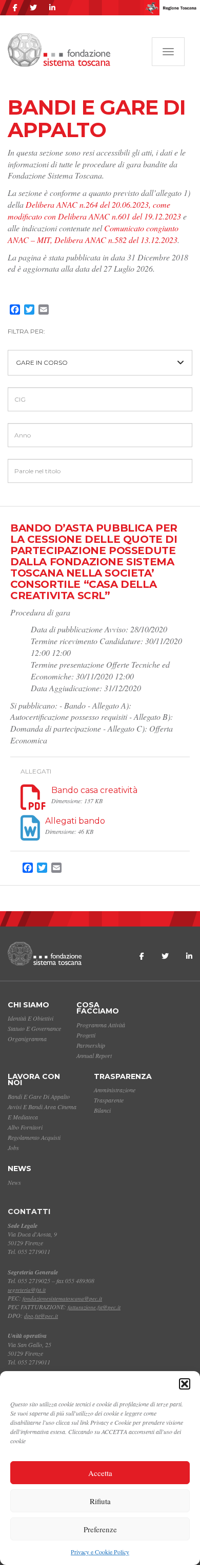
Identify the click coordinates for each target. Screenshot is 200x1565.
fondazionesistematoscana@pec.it (62, 1298)
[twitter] (33, 7)
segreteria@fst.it (27, 1289)
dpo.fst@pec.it (41, 1315)
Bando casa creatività (94, 790)
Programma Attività (100, 1025)
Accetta (100, 1473)
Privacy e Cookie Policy (100, 1552)
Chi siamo (28, 1004)
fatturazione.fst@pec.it (94, 1307)
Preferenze (100, 1529)
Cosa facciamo (97, 1008)
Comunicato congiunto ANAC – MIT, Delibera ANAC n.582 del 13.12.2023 (93, 234)
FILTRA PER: (26, 331)
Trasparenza (123, 1076)
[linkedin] (52, 7)
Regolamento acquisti (34, 1137)
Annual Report (94, 1055)
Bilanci (102, 1110)
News (19, 1168)
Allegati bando (75, 821)
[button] (184, 1384)
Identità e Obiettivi (30, 1018)
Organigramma (27, 1038)
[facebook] (15, 7)
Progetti (85, 1035)
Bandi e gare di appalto (39, 1096)
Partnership (90, 1045)
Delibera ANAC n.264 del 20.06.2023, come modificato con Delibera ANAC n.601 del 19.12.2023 (94, 210)
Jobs (13, 1147)
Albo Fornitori (25, 1127)
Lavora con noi (34, 1080)
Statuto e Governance (34, 1028)
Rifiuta (100, 1501)
